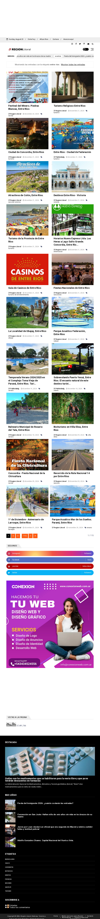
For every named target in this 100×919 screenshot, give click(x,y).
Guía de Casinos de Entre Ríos (24, 288)
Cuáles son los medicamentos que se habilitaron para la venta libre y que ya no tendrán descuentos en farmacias (46, 779)
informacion (58, 251)
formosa (8, 879)
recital (10, 116)
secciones (58, 295)
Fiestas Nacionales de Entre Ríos (72, 288)
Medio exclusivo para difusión (72, 916)
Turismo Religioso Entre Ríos (70, 105)
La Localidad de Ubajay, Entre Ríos (27, 331)
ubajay (10, 338)
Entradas (13, 905)
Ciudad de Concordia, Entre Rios (26, 152)
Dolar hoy (31, 39)
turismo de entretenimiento (18, 295)
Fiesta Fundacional (81, 917)
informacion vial (90, 56)
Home (56, 916)
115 (25, 536)
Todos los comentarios (19, 907)
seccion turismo (14, 202)
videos (56, 341)
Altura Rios (44, 39)
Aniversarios (66, 917)
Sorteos (56, 39)
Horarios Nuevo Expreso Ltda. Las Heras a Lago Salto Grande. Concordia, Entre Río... (72, 241)
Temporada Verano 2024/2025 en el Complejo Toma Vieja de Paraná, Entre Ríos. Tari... (26, 380)
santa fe (8, 887)
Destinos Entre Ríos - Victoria (70, 195)
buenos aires (9, 859)
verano (10, 390)
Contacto (90, 916)
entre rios (9, 871)
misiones (8, 883)
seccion (57, 483)
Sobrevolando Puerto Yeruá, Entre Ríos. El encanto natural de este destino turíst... (72, 380)
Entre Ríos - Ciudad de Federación (72, 152)
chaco (7, 863)
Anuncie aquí (68, 39)
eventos (28, 56)
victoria (56, 202)
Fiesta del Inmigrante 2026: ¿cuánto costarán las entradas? (57, 56)
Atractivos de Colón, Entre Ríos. (25, 195)
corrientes (9, 867)
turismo (56, 113)
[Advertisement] (50, 18)
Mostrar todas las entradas (73, 64)
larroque (11, 529)
